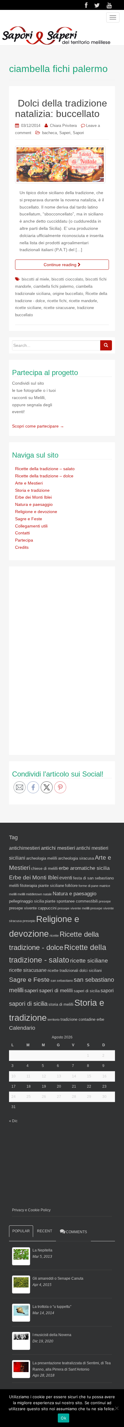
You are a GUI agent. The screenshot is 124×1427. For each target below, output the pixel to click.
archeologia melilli (41, 858)
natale (47, 894)
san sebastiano (62, 980)
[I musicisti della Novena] (21, 1341)
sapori (107, 990)
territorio (54, 1019)
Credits (22, 547)
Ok (63, 1418)
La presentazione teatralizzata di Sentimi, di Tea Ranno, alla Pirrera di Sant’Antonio (72, 1366)
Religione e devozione (36, 511)
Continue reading (61, 264)
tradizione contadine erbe (82, 1019)
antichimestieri (24, 848)
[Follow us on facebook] (86, 5)
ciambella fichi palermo (53, 286)
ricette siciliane (28, 307)
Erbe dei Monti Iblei (33, 497)
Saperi (64, 133)
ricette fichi (57, 301)
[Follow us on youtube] (109, 5)
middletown (34, 894)
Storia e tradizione (32, 490)
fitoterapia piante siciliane (42, 885)
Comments (76, 1232)
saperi (31, 990)
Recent (44, 1231)
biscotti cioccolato (67, 279)
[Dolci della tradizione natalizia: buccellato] (62, 164)
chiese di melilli (44, 868)
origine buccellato (68, 293)
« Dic (13, 1121)
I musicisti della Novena (52, 1335)
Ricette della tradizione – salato (45, 468)
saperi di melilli (56, 990)
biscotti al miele (35, 279)
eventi (65, 877)
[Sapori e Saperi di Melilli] (56, 35)
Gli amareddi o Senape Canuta (58, 1278)
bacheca (49, 133)
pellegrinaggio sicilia (26, 901)
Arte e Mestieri (29, 483)
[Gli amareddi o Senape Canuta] (21, 1284)
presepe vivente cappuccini (33, 908)
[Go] (106, 345)
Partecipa (24, 540)
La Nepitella (42, 1250)
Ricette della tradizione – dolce (44, 475)
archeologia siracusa (76, 858)
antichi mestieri (58, 848)
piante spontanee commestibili (71, 901)
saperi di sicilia (87, 991)
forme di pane (88, 886)
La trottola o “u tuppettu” (52, 1307)
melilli (21, 894)
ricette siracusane (59, 307)
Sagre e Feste (28, 518)
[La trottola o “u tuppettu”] (21, 1313)
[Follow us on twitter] (97, 5)
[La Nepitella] (21, 1256)
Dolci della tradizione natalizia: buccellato (61, 108)
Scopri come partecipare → (38, 426)
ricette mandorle (83, 301)
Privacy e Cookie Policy (31, 1210)
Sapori (78, 133)
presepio (29, 921)
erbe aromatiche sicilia (84, 868)
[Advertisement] (57, 659)
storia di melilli (60, 1004)
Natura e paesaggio (34, 504)
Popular (21, 1231)
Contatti (22, 532)
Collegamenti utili (31, 526)
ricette (54, 935)
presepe (105, 901)
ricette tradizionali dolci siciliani (75, 970)
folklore (71, 885)
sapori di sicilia (28, 1003)
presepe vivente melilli (73, 908)
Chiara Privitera (63, 125)
